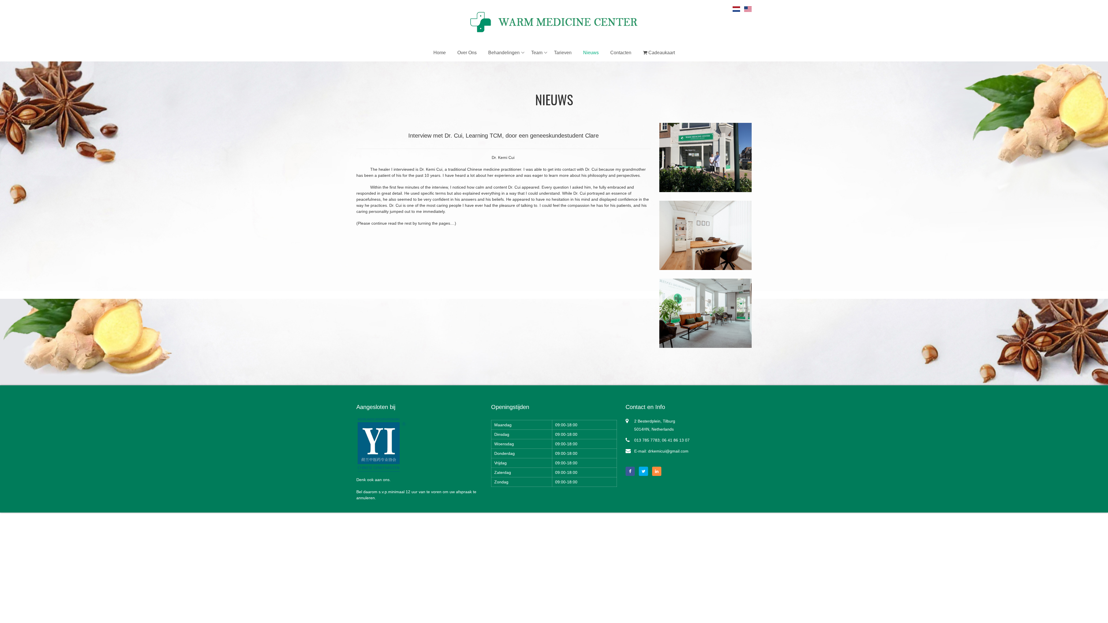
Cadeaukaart (661, 52)
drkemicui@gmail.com (668, 451)
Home (439, 52)
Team (536, 52)
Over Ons (467, 52)
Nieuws (591, 52)
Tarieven (563, 52)
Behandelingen (504, 52)
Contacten (620, 52)
